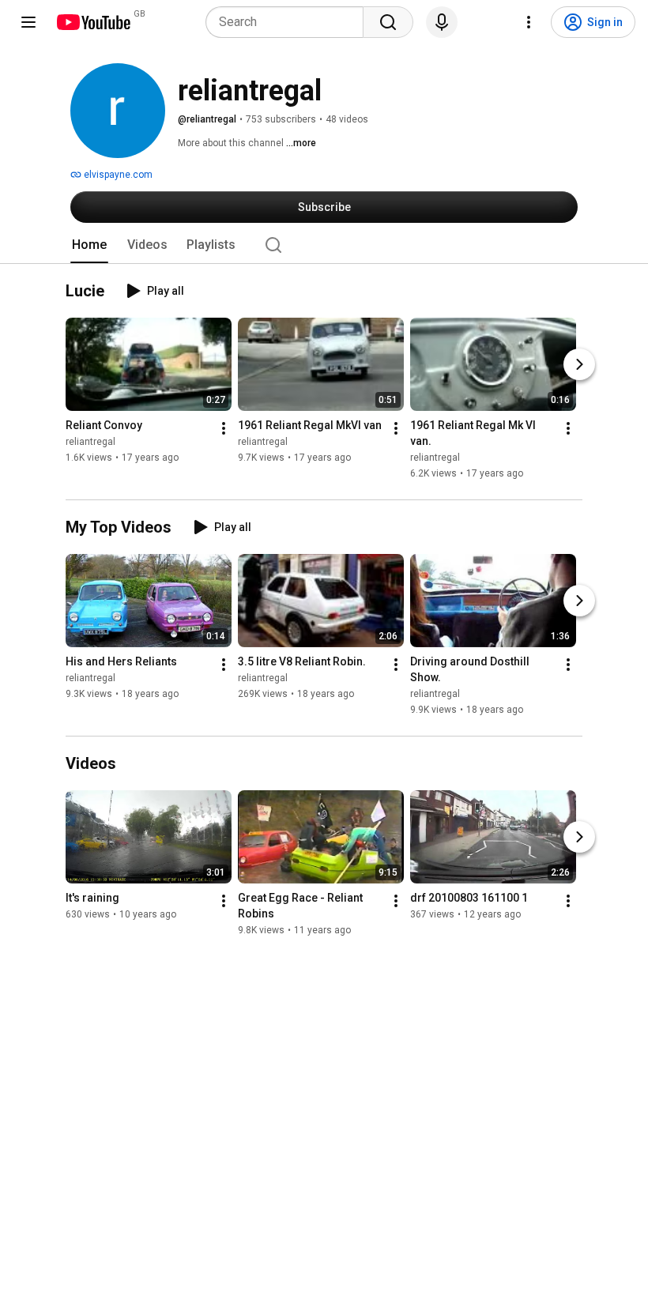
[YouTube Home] (92, 22)
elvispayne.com (117, 174)
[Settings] (528, 22)
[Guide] (28, 22)
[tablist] (324, 245)
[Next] (579, 364)
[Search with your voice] (442, 22)
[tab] (89, 245)
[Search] (388, 22)
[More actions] (223, 428)
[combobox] (289, 22)
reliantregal (90, 441)
